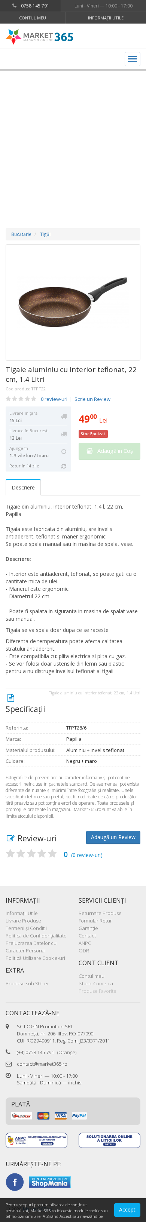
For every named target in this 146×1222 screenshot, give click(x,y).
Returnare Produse (100, 913)
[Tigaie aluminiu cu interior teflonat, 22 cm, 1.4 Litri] (73, 302)
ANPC (85, 943)
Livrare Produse (23, 920)
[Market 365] (39, 37)
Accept (127, 1209)
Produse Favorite (97, 991)
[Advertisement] (73, 142)
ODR (84, 950)
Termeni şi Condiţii (26, 928)
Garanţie (88, 928)
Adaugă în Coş (113, 450)
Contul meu (32, 18)
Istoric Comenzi (96, 983)
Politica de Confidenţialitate (36, 935)
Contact (87, 935)
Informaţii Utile (106, 18)
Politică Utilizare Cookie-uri (35, 958)
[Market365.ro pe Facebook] (15, 1181)
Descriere (23, 487)
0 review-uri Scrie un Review (75, 399)
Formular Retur (95, 920)
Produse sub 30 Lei (27, 983)
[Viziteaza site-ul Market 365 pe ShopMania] (50, 1181)
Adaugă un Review (113, 837)
